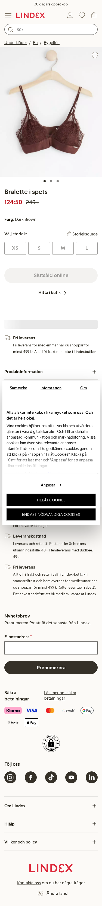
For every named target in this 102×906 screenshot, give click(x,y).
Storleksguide (85, 233)
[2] (51, 181)
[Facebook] (31, 777)
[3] (57, 181)
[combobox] (51, 29)
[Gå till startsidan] (30, 15)
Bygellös (52, 42)
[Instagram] (10, 777)
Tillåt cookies (51, 500)
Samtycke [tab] (18, 388)
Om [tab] (83, 388)
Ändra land (57, 893)
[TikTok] (51, 777)
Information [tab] (51, 388)
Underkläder (15, 42)
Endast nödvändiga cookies (51, 514)
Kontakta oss (29, 882)
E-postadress (18, 636)
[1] (44, 181)
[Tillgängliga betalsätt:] (51, 717)
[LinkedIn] (92, 777)
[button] (51, 112)
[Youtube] (71, 777)
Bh (35, 42)
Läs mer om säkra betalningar (60, 695)
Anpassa (48, 484)
